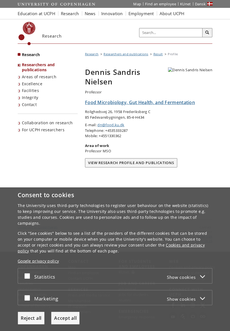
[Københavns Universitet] (27, 33)
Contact (29, 104)
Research (31, 54)
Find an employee (160, 3)
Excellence (32, 83)
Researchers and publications (38, 67)
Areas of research (39, 76)
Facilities (30, 90)
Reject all (31, 318)
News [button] (90, 13)
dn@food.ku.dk (110, 124)
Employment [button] (141, 13)
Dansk (200, 3)
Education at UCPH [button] (36, 13)
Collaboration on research (47, 122)
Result (158, 54)
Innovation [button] (112, 13)
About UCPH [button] (172, 13)
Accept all (65, 318)
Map (137, 3)
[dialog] (115, 259)
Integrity (30, 97)
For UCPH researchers (43, 129)
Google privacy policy (38, 261)
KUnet (185, 3)
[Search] (207, 33)
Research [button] (70, 13)
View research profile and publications (131, 162)
